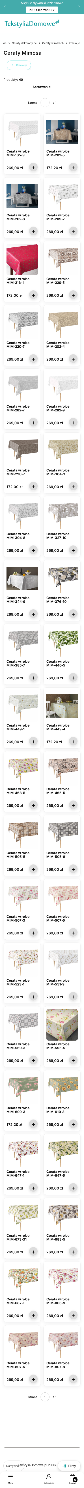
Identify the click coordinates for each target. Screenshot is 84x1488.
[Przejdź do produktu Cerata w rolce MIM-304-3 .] (62, 451)
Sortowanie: (42, 87)
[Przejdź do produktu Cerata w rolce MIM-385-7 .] (22, 642)
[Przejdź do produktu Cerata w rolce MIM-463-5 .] (22, 770)
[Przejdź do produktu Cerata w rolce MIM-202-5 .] (62, 132)
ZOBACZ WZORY (42, 10)
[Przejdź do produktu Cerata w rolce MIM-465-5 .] (62, 770)
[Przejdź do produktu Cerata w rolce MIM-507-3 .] (22, 897)
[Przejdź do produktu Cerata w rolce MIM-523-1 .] (22, 961)
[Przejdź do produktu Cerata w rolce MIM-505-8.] (62, 833)
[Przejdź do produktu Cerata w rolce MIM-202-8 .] (22, 196)
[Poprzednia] (5, 7)
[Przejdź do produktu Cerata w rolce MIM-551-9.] (62, 961)
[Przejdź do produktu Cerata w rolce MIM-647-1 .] (22, 1152)
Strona (32, 102)
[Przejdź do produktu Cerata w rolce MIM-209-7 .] (62, 196)
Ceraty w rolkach (53, 43)
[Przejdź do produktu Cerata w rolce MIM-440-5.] (62, 642)
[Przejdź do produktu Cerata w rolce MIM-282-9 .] (62, 387)
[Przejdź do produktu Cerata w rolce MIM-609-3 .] (22, 1088)
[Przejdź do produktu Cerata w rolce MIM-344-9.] (22, 578)
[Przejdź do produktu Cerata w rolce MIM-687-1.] (22, 1280)
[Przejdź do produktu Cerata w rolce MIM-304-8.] (22, 514)
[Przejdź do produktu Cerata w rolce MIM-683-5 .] (62, 1216)
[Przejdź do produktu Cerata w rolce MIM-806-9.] (62, 1280)
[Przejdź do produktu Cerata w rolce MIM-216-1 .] (22, 259)
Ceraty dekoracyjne (24, 43)
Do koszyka (33, 167)
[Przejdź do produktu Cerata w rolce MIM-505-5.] (22, 833)
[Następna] (79, 7)
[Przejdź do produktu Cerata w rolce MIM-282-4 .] (62, 323)
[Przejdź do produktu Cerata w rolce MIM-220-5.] (62, 259)
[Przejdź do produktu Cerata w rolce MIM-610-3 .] (62, 1088)
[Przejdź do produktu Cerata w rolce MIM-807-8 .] (62, 1344)
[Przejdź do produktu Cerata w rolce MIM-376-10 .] (62, 578)
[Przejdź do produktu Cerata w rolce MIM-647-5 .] (62, 1152)
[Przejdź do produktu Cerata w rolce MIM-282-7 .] (22, 387)
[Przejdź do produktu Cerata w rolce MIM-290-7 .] (22, 451)
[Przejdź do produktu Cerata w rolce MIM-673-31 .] (22, 1216)
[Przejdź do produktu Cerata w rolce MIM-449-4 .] (62, 706)
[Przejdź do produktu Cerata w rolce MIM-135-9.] (22, 132)
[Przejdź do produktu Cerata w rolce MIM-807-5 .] (22, 1344)
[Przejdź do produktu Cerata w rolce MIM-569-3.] (22, 1025)
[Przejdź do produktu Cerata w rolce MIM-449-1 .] (22, 706)
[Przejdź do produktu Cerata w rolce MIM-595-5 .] (62, 1025)
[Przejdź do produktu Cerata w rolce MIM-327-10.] (62, 514)
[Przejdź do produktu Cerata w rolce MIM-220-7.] (22, 323)
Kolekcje (74, 43)
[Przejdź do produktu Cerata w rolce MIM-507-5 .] (62, 897)
